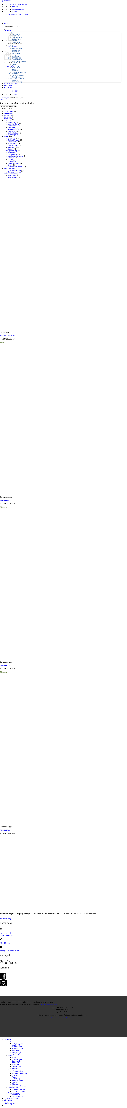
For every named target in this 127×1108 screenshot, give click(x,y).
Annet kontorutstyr (16, 78)
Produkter (7, 31)
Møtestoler (15, 56)
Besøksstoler (16, 50)
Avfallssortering (17, 82)
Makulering (8, 115)
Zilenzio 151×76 (5, 665)
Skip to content (5, 1)
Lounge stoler (16, 55)
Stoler (10, 45)
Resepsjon (8, 113)
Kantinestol (15, 51)
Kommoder (8, 119)
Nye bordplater (17, 44)
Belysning (7, 117)
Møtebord (15, 40)
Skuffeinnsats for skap (19, 72)
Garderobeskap (17, 59)
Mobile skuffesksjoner (19, 61)
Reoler (14, 64)
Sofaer (14, 47)
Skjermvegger (13, 74)
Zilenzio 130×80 (5, 830)
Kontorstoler (16, 53)
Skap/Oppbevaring (15, 58)
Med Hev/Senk (16, 36)
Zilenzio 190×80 (5, 500)
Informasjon (8, 85)
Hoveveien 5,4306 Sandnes (6, 934)
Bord (10, 32)
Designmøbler (9, 111)
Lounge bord (16, 42)
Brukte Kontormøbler (11, 83)
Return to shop (9, 66)
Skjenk (14, 69)
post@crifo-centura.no (9, 951)
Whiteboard (15, 80)
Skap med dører (17, 67)
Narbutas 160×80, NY (7, 335)
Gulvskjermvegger (18, 77)
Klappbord (11, 122)
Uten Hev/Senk (17, 34)
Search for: (8, 27)
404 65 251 (5, 943)
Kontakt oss (8, 87)
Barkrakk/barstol (17, 48)
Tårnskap (15, 70)
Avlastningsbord (17, 37)
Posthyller (15, 63)
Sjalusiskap (15, 66)
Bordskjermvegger (18, 75)
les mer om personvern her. (49, 1004)
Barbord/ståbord (17, 39)
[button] (6, 23)
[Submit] (5, 29)
